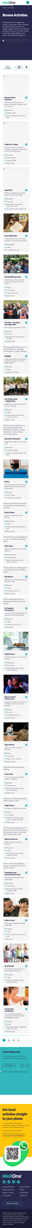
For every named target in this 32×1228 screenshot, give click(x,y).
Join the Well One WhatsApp (13, 1135)
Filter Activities (8, 67)
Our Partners (24, 1193)
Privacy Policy (17, 1220)
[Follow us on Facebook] (13, 1182)
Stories (22, 1190)
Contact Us (23, 1195)
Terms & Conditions (13, 1222)
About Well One (25, 1187)
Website (11, 1224)
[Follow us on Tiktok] (8, 1182)
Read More (9, 1065)
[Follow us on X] (18, 1182)
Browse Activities (8, 1187)
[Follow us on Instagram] (4, 1182)
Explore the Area (8, 1190)
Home (4, 8)
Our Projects (7, 1195)
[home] (9, 2)
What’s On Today (8, 1193)
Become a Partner (12, 1203)
